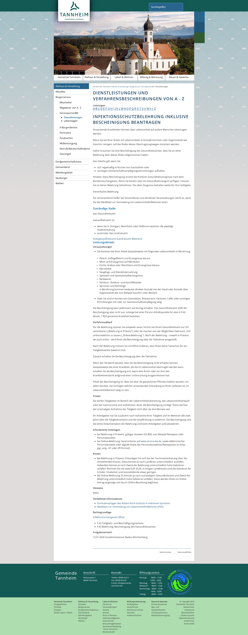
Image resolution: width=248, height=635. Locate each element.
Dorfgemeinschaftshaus (69, 161)
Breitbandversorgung (160, 615)
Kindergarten (132, 604)
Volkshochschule (134, 615)
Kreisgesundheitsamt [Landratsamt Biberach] (117, 238)
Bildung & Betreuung (151, 77)
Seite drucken (165, 552)
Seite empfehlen (184, 552)
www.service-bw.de (151, 441)
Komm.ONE (189, 623)
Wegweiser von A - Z (70, 107)
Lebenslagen (71, 120)
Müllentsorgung (68, 143)
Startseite (106, 86)
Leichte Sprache (187, 615)
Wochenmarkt (109, 632)
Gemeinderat (63, 167)
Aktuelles (60, 91)
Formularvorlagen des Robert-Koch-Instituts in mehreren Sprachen (133, 503)
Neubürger (61, 178)
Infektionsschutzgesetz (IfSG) (108, 517)
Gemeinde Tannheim (69, 77)
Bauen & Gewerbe (179, 77)
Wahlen (60, 183)
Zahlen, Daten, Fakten (63, 612)
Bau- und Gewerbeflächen (158, 608)
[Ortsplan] (199, 27)
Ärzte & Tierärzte (110, 615)
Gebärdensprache (186, 618)
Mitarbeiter (66, 102)
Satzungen (65, 153)
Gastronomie (108, 620)
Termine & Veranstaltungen (110, 605)
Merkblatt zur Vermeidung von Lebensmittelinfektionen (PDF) (130, 506)
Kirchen (106, 612)
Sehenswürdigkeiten (111, 618)
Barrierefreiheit (187, 612)
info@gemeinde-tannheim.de (121, 584)
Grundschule (132, 607)
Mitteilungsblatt (64, 172)
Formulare (65, 132)
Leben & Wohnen (124, 77)
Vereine (106, 610)
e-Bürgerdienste (68, 127)
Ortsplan (57, 610)
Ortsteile (57, 607)
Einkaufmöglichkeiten (112, 623)
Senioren (131, 612)
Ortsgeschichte (60, 604)
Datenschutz (188, 607)
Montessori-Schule (135, 610)
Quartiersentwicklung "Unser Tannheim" (112, 627)
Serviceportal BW (69, 113)
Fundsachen (66, 138)
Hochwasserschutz (159, 612)
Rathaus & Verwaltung (97, 77)
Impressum (189, 610)
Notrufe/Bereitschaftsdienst (74, 148)
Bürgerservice (63, 97)
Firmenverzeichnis (159, 604)
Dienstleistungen (73, 117)
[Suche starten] (188, 7)
